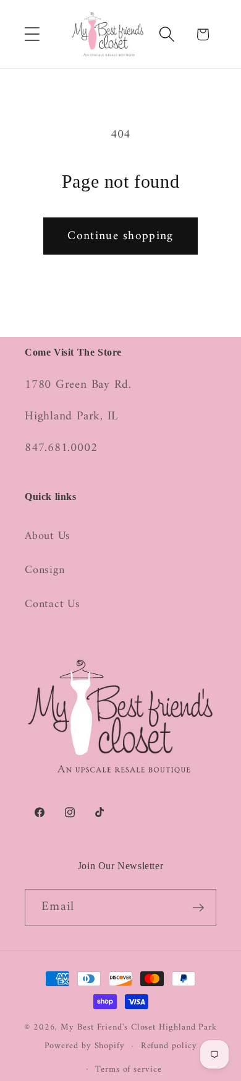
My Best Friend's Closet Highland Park (139, 1027)
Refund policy (169, 1046)
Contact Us (52, 605)
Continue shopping (120, 236)
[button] (31, 34)
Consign (44, 570)
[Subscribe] (198, 908)
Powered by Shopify (84, 1046)
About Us (47, 536)
